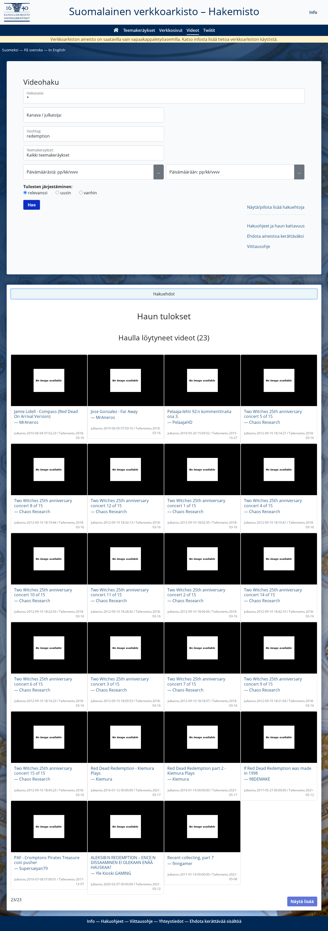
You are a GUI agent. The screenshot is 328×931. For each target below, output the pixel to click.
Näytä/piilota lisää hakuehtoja (275, 207)
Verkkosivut (170, 30)
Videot (193, 30)
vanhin (90, 193)
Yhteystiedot (171, 921)
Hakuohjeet (112, 921)
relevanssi (37, 193)
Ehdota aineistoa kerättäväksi (275, 236)
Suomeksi (10, 49)
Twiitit (209, 30)
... (158, 172)
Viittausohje (258, 246)
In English (56, 49)
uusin (65, 193)
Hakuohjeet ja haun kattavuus (276, 226)
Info (313, 12)
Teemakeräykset (139, 30)
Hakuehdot (164, 294)
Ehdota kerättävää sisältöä (215, 921)
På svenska (33, 49)
